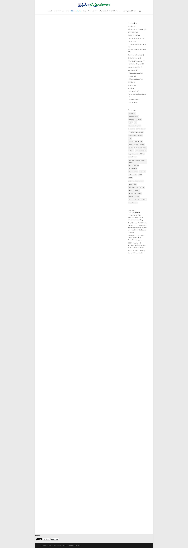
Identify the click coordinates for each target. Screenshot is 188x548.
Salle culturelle (133, 175)
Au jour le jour (132, 35)
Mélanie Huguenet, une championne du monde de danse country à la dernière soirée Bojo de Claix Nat (137, 227)
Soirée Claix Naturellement (136, 181)
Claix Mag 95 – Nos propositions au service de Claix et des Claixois (70, 435)
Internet (142, 144)
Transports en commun (135, 193)
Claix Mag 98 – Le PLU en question (57, 219)
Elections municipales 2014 (137, 49)
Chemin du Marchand (134, 126)
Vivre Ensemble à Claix (135, 200)
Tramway (136, 190)
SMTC (130, 178)
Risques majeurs (133, 172)
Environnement (133, 58)
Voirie (144, 200)
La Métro (131, 151)
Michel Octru (140, 154)
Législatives (132, 154)
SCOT (140, 175)
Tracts (130, 190)
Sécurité (130, 85)
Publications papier (134, 79)
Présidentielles (133, 168)
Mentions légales (74, 545)
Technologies (132, 91)
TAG (135, 184)
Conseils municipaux (61, 11)
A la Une (130, 26)
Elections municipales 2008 (137, 44)
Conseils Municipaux (134, 38)
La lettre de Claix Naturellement (137, 147)
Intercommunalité (134, 67)
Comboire (131, 132)
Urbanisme (80, 222)
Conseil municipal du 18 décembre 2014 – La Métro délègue (137, 245)
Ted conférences (133, 187)
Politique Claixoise (134, 73)
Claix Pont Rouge (141, 129)
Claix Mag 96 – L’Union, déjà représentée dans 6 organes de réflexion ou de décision (77, 363)
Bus (136, 123)
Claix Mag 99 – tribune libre (54, 147)
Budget (131, 123)
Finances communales (135, 61)
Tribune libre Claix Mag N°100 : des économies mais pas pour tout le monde (74, 75)
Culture (130, 41)
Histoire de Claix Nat (134, 64)
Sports (130, 184)
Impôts (136, 144)
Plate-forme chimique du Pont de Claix (137, 161)
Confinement (139, 132)
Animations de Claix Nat (136, 29)
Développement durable (135, 141)
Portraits (130, 76)
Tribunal (131, 196)
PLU (130, 165)
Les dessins (131, 70)
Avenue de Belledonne (135, 119)
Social (130, 88)
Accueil (49, 11)
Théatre (142, 187)
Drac (130, 138)
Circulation (132, 129)
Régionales (143, 172)
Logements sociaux (141, 151)
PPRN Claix (136, 165)
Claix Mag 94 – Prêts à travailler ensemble (60, 507)
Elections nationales (134, 55)
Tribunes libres (76, 11)
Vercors (137, 196)
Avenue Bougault (133, 116)
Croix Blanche (132, 135)
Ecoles (130, 144)
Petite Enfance (132, 157)
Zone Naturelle (133, 203)
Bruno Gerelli (50, 78)
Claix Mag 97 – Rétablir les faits (56, 291)
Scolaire (130, 82)
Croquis (140, 135)
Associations (132, 32)
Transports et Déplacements (137, 94)
